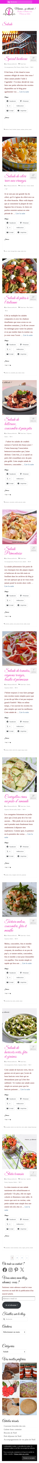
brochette (14, 129)
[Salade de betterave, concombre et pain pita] (19, 397)
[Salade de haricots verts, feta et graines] (19, 1025)
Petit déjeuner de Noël (12, 1436)
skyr (25, 251)
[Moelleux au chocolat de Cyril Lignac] (10, 1371)
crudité (16, 502)
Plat (15, 67)
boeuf (10, 129)
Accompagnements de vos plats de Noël (19, 1439)
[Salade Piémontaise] (19, 527)
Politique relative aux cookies (21, 1454)
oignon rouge (21, 750)
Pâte (28, 307)
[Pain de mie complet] (10, 1406)
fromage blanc (14, 251)
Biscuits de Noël (10, 1433)
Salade (22, 67)
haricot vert (13, 1127)
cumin (20, 1247)
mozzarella (13, 372)
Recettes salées (13, 809)
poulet (30, 129)
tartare (21, 1001)
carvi (6, 251)
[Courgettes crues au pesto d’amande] (19, 774)
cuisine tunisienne (14, 1247)
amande (6, 874)
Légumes (29, 433)
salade (22, 251)
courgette (14, 874)
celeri (9, 251)
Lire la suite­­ (24, 92)
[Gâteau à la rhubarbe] (28, 1389)
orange (18, 251)
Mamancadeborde (12, 64)
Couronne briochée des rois (14, 1426)
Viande (26, 67)
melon (14, 1001)
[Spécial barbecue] (19, 42)
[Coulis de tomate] (28, 1371)
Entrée (28, 185)
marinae (22, 129)
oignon (23, 1247)
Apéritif (29, 1179)
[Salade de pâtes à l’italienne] (19, 276)
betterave (7, 502)
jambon (11, 623)
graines (8, 1127)
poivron (27, 1247)
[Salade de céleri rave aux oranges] (19, 154)
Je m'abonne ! (12, 1305)
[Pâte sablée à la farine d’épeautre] (28, 1406)
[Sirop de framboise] (10, 1389)
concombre (12, 502)
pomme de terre (19, 623)
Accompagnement (9, 67)
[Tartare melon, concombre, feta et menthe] (19, 899)
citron (10, 874)
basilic (10, 750)
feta (11, 1001)
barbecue (7, 129)
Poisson (18, 67)
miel (23, 1127)
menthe (17, 1001)
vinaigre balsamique (32, 1127)
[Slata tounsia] (19, 1151)
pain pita (20, 502)
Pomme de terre (18, 561)
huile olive (15, 750)
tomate (22, 372)
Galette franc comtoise (13, 1429)
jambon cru (7, 372)
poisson (26, 129)
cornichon (7, 623)
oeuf (15, 623)
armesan (7, 750)
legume (18, 129)
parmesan (24, 874)
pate (17, 372)
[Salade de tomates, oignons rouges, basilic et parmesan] (19, 648)
